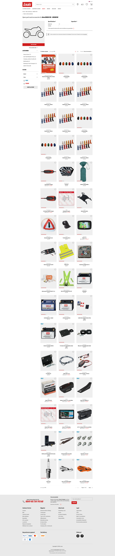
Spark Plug (48, 481)
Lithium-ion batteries (66, 317)
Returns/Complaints (26, 524)
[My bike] (82, 4)
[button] (91, 1)
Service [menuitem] (59, 8)
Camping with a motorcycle (46, 525)
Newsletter (24, 518)
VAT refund (60, 516)
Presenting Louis (61, 510)
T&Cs (77, 512)
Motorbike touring (44, 520)
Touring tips (42, 512)
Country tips (43, 514)
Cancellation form (80, 518)
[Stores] (77, 4)
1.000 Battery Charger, (48, 184)
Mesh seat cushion (84, 211)
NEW (27, 80)
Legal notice (79, 510)
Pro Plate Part (48, 373)
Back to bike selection (28, 13)
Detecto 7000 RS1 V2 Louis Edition (66, 400)
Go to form (85, 34)
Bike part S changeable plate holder (84, 345)
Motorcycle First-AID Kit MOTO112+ (48, 291)
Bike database (25, 516)
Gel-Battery (84, 291)
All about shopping (62, 514)
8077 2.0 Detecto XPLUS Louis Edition (84, 427)
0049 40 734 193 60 (34, 501)
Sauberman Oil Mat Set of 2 (84, 264)
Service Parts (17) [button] (27, 54)
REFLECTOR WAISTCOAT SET (66, 291)
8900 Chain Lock (66, 373)
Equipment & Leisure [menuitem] (36, 8)
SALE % (27, 83)
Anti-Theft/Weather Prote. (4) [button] (29, 56)
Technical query (25, 514)
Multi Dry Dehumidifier (84, 184)
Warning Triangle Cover (48, 237)
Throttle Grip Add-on (66, 237)
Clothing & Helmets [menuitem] (26, 8)
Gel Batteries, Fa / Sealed (48, 317)
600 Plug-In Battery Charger (48, 211)
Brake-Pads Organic (48, 427)
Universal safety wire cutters (66, 453)
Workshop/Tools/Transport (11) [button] (30, 63)
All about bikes (43, 522)
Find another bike (32, 47)
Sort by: (82, 51)
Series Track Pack (48, 400)
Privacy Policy (79, 514)
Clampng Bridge (66, 76)
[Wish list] (87, 4)
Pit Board (66, 184)
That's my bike (33, 44)
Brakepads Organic (66, 211)
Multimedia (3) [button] (26, 61)
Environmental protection (81, 522)
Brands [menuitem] (48, 8)
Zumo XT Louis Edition (66, 427)
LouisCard (24, 522)
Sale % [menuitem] (43, 8)
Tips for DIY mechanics (45, 516)
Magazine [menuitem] (54, 8)
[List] (77, 51)
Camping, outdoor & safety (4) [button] (29, 59)
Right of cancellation (80, 516)
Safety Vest (66, 264)
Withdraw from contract (27, 525)
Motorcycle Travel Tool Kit (48, 264)
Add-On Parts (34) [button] (27, 65)
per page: (51, 51)
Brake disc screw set (84, 453)
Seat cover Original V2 (84, 400)
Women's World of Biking (45, 510)
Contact (24, 510)
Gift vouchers (25, 520)
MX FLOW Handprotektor (66, 481)
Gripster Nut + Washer (48, 104)
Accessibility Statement (81, 520)
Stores (59, 512)
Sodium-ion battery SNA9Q (48, 345)
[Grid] (75, 51)
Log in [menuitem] (91, 8)
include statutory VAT (57, 549)
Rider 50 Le (84, 237)
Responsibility (61, 518)
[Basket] (91, 4)
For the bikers (43, 524)
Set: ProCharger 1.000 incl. (84, 373)
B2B (23, 512)
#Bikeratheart (43, 518)
